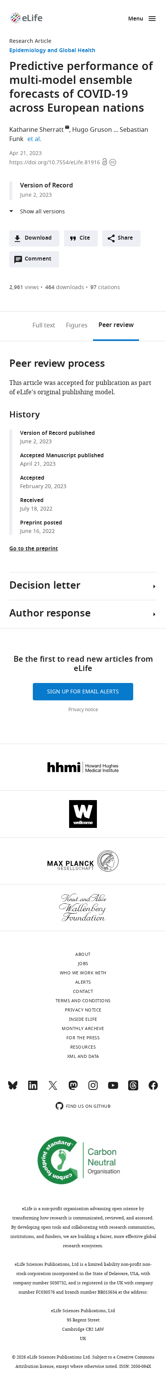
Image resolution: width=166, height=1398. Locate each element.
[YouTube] (113, 1088)
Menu (135, 19)
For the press (83, 1038)
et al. (35, 139)
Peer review (116, 325)
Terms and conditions (83, 1001)
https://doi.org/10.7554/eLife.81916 (55, 162)
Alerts (83, 982)
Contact (83, 991)
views (24, 287)
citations (105, 287)
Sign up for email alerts (83, 692)
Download (38, 238)
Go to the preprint (33, 549)
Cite (85, 238)
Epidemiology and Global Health (52, 50)
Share (125, 238)
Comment (40, 260)
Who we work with (83, 973)
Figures (77, 325)
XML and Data (83, 1056)
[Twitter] (52, 1088)
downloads (64, 287)
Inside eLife (83, 1019)
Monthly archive (83, 1028)
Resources (83, 1047)
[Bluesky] (12, 1088)
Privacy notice (83, 709)
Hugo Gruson (92, 130)
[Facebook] (153, 1088)
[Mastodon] (73, 1088)
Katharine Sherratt (36, 130)
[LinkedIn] (32, 1088)
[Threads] (133, 1088)
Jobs (83, 963)
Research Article (30, 41)
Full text (43, 325)
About (83, 954)
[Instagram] (93, 1088)
